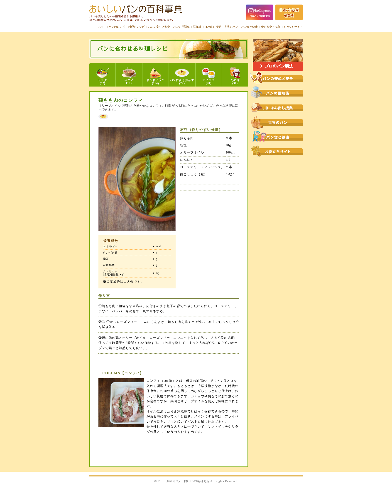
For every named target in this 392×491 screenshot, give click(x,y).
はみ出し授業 (213, 26)
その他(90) (235, 82)
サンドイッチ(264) (155, 82)
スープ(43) (129, 81)
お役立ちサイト (293, 26)
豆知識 (197, 26)
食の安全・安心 (270, 26)
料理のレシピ (136, 26)
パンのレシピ (117, 26)
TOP (100, 26)
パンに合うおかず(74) (182, 82)
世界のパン (231, 26)
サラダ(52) (102, 82)
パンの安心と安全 (159, 26)
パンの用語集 (181, 26)
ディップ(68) (209, 81)
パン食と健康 (249, 26)
